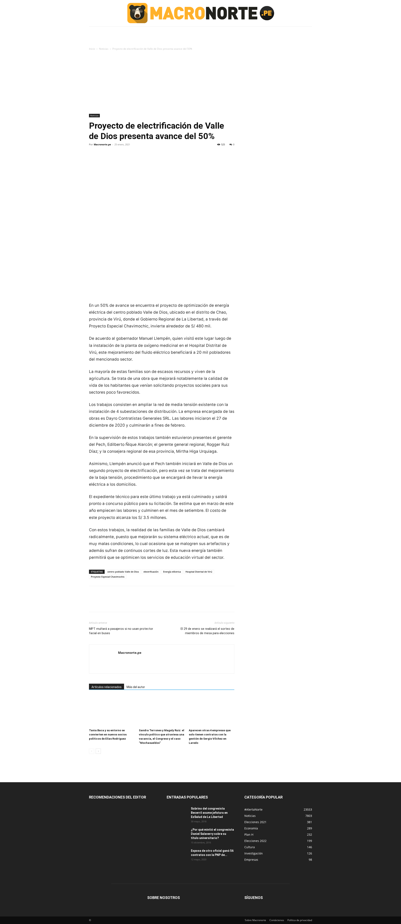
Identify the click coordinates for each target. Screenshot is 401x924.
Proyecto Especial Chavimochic (107, 576)
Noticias (103, 49)
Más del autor (136, 687)
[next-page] (98, 751)
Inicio (92, 49)
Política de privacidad (299, 920)
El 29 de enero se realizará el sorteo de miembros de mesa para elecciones (207, 631)
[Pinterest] (112, 159)
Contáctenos (276, 920)
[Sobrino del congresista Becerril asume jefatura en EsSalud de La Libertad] (177, 813)
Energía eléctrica (172, 571)
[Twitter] (103, 159)
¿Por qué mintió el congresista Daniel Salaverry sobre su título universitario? (212, 834)
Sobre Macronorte (255, 920)
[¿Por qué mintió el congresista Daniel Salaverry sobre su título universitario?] (177, 835)
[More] (131, 159)
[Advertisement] (200, 82)
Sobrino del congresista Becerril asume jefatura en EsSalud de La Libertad (209, 813)
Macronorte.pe (102, 144)
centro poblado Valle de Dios (123, 571)
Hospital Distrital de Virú (198, 571)
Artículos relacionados (106, 687)
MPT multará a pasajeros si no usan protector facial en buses (121, 631)
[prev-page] (91, 751)
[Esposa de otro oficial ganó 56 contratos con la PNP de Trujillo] (177, 856)
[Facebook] (93, 159)
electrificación (151, 571)
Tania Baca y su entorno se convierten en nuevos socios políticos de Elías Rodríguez (108, 734)
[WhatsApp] (122, 159)
